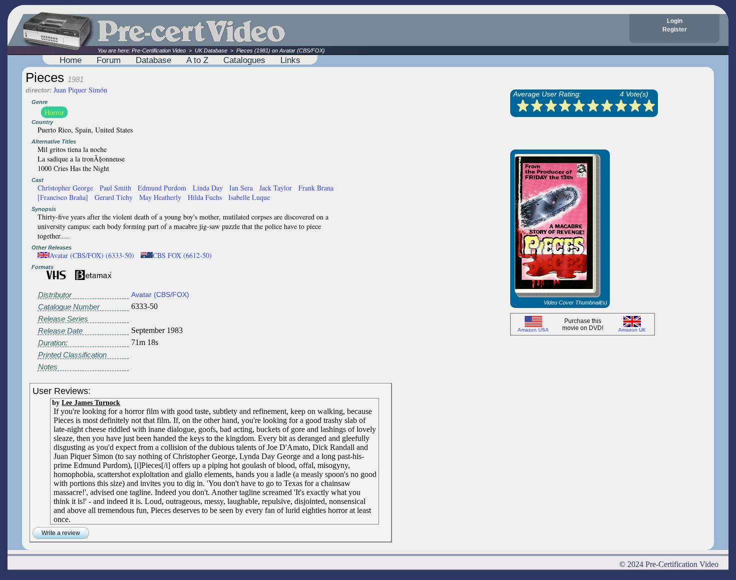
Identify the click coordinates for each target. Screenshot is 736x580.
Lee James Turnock (91, 402)
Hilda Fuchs (205, 197)
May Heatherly (160, 197)
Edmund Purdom (162, 187)
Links (290, 60)
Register (674, 29)
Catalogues (244, 60)
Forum (109, 60)
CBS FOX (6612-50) (182, 255)
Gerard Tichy (114, 197)
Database (153, 60)
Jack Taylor (275, 187)
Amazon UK (632, 329)
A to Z (197, 60)
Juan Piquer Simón (80, 89)
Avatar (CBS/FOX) (160, 294)
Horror (54, 112)
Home (71, 60)
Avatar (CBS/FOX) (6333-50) (92, 255)
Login (674, 21)
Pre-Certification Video (159, 51)
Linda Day (208, 187)
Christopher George (65, 187)
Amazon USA (533, 329)
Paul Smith (115, 187)
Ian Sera (241, 187)
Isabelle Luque (249, 197)
